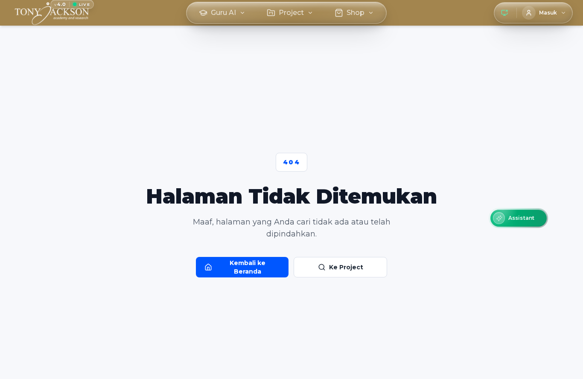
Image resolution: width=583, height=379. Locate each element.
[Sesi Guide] (504, 12)
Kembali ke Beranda (247, 267)
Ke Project (346, 267)
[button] (518, 218)
